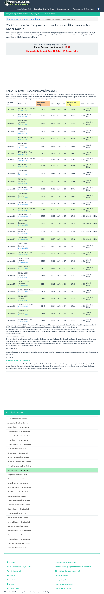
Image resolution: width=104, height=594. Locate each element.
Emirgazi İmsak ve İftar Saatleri (18, 470)
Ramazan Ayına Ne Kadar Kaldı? (83, 9)
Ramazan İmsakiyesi (63, 9)
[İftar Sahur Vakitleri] (17, 3)
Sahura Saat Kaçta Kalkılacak (44, 9)
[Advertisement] (52, 71)
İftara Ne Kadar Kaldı (24, 9)
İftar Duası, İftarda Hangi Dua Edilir (18, 360)
